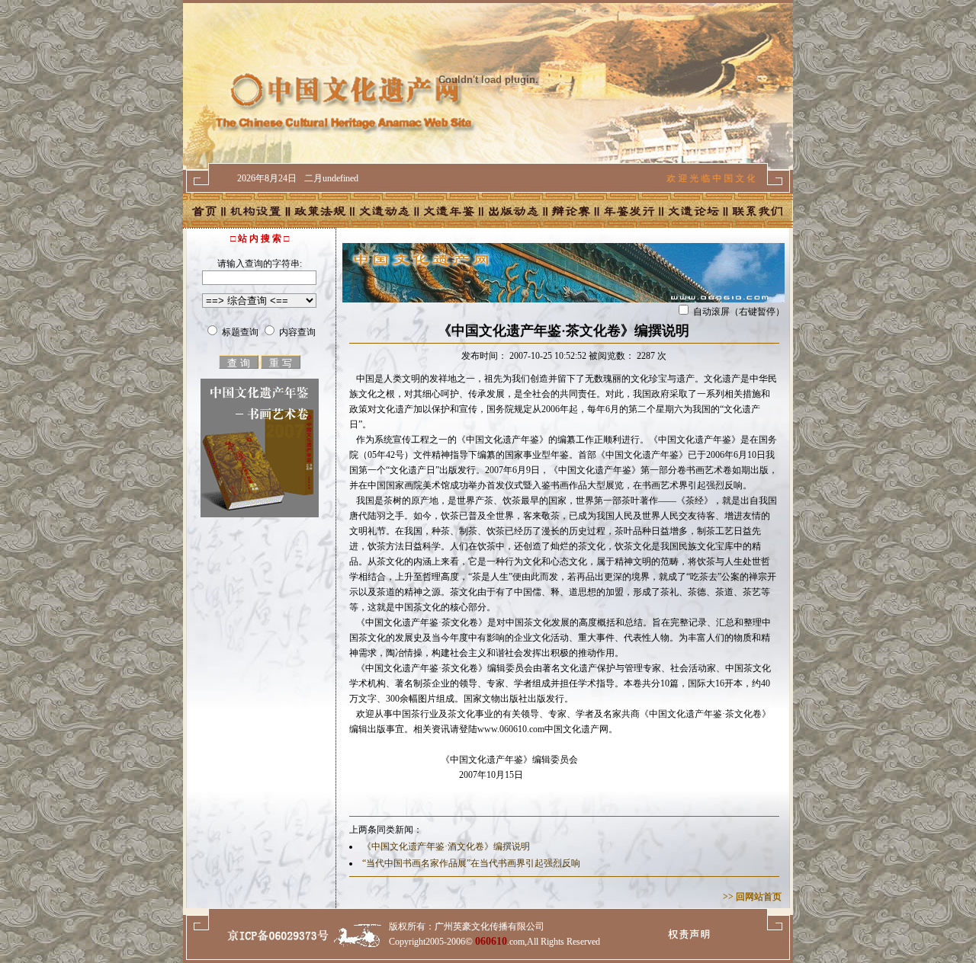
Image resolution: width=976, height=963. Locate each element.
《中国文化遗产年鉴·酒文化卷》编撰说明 (446, 846)
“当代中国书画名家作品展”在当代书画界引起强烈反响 (471, 863)
